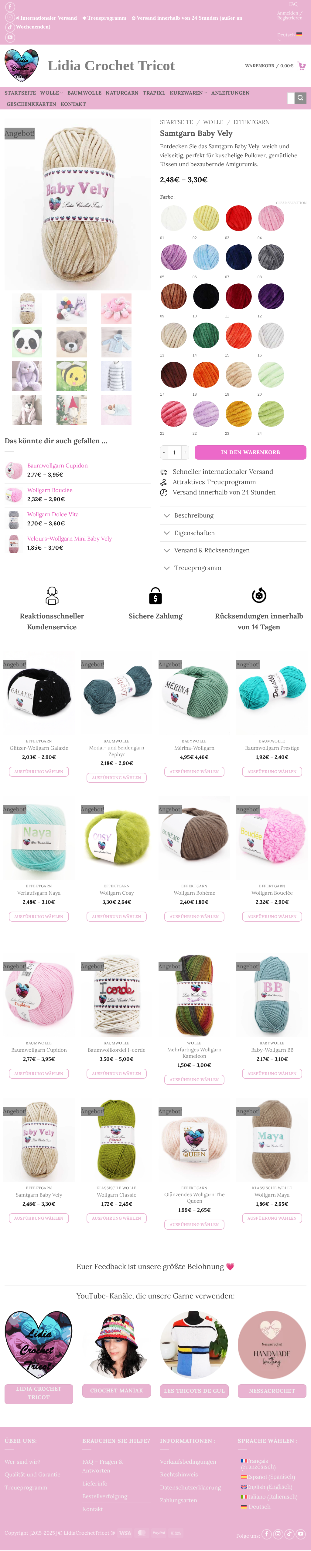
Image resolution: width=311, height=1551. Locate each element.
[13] (173, 335)
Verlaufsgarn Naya (39, 893)
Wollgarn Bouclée (272, 893)
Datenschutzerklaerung (190, 1487)
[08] (271, 257)
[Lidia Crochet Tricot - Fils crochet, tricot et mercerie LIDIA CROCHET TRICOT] (22, 65)
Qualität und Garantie (32, 1474)
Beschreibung (194, 515)
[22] (206, 413)
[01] (173, 218)
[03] (238, 218)
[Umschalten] (167, 516)
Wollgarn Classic (116, 1195)
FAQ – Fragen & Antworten (102, 1466)
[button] (275, 66)
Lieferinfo (95, 1483)
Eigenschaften (194, 533)
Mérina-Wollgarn (194, 748)
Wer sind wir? (22, 1461)
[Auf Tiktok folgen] (10, 27)
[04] (271, 218)
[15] (238, 335)
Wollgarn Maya (272, 1195)
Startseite (20, 92)
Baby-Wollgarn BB (272, 1050)
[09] (173, 296)
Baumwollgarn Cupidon (39, 1050)
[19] (238, 374)
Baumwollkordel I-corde (116, 1050)
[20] (271, 374)
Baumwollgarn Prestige (272, 748)
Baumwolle (84, 92)
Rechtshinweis (179, 1474)
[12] (271, 296)
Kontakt (73, 104)
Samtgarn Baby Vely (39, 1195)
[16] (271, 335)
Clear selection (291, 203)
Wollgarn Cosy (117, 893)
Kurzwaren (186, 92)
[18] (206, 374)
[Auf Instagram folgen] (10, 17)
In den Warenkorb (250, 452)
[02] (206, 218)
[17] (173, 374)
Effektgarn (252, 122)
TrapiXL (154, 92)
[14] (206, 335)
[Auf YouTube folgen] (10, 37)
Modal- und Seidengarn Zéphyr (116, 751)
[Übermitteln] (300, 98)
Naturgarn (122, 92)
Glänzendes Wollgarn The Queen (194, 1197)
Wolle (49, 92)
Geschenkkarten (31, 104)
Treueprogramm (26, 1487)
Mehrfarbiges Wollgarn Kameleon (194, 1053)
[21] (173, 413)
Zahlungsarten (178, 1500)
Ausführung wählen (38, 771)
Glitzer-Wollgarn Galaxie (39, 748)
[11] (238, 296)
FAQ (293, 4)
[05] (173, 257)
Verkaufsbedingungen (188, 1461)
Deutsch (286, 35)
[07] (238, 257)
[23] (238, 413)
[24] (271, 413)
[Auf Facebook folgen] (10, 7)
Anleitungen (230, 92)
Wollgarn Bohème (194, 893)
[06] (206, 257)
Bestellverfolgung (104, 1496)
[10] (206, 296)
